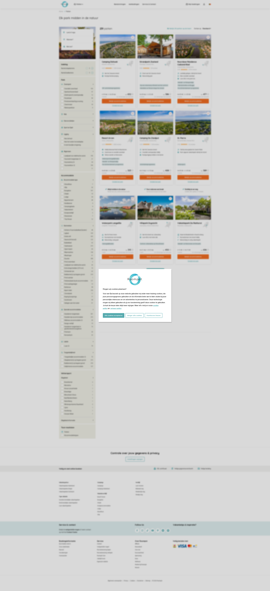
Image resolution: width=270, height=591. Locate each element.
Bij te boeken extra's (65, 544)
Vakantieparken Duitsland (66, 491)
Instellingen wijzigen (135, 459)
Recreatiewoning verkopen (105, 552)
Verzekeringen (63, 552)
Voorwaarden (63, 555)
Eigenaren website (102, 561)
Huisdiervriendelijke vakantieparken (69, 500)
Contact (99, 544)
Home (61, 11)
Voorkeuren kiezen (153, 315)
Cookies (132, 580)
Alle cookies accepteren (114, 315)
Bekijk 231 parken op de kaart (78, 55)
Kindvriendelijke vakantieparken (68, 503)
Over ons (137, 549)
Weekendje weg (140, 491)
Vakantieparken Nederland (66, 486)
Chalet (99, 503)
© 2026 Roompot (157, 580)
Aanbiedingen (134, 4)
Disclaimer (140, 580)
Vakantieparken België (65, 488)
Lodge (99, 508)
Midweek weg (140, 488)
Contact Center (72, 532)
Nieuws (137, 567)
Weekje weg (139, 494)
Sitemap (147, 580)
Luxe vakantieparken (65, 505)
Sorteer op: (197, 28)
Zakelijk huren (101, 558)
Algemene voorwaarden (115, 580)
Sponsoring (138, 555)
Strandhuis (100, 511)
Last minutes (139, 486)
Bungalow (100, 500)
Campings (100, 482)
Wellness (137, 561)
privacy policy (116, 308)
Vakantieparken (63, 482)
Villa (98, 514)
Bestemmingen (120, 4)
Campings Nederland (103, 488)
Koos (136, 558)
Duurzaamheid (139, 552)
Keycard (61, 549)
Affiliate (137, 544)
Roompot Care (101, 555)
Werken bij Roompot (141, 564)
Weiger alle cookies (134, 315)
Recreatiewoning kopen (104, 549)
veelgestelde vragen (72, 530)
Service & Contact (149, 4)
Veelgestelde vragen (103, 547)
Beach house (101, 497)
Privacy (126, 580)
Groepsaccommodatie (103, 505)
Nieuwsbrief (138, 547)
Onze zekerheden (64, 547)
